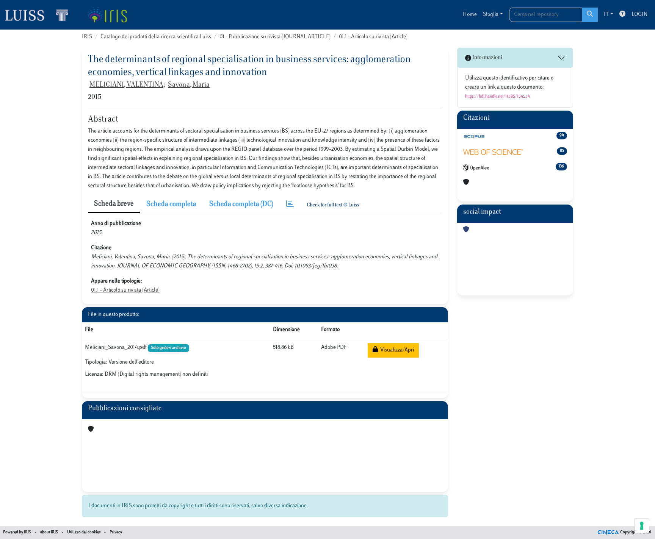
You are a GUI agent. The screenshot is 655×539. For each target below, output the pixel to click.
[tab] (290, 205)
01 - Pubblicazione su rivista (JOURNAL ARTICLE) (275, 37)
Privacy (116, 532)
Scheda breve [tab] (114, 204)
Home (470, 14)
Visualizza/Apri (396, 350)
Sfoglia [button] (490, 14)
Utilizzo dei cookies (83, 532)
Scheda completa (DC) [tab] (241, 204)
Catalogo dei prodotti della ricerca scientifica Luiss (155, 37)
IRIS (87, 37)
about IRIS (49, 532)
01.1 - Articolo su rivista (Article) (373, 37)
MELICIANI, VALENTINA (126, 85)
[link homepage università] (107, 15)
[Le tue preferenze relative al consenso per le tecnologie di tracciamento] (642, 526)
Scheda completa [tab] (171, 204)
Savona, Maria (189, 85)
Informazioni (486, 58)
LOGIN (639, 14)
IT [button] (606, 14)
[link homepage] (40, 15)
